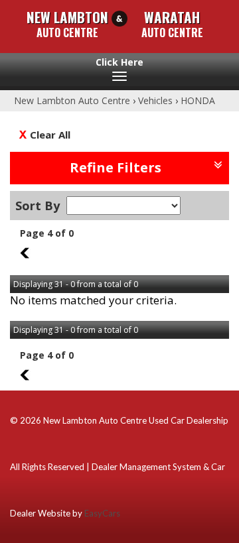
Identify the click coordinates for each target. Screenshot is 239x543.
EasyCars (102, 513)
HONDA (198, 100)
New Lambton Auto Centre (72, 100)
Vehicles (155, 100)
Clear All (50, 134)
